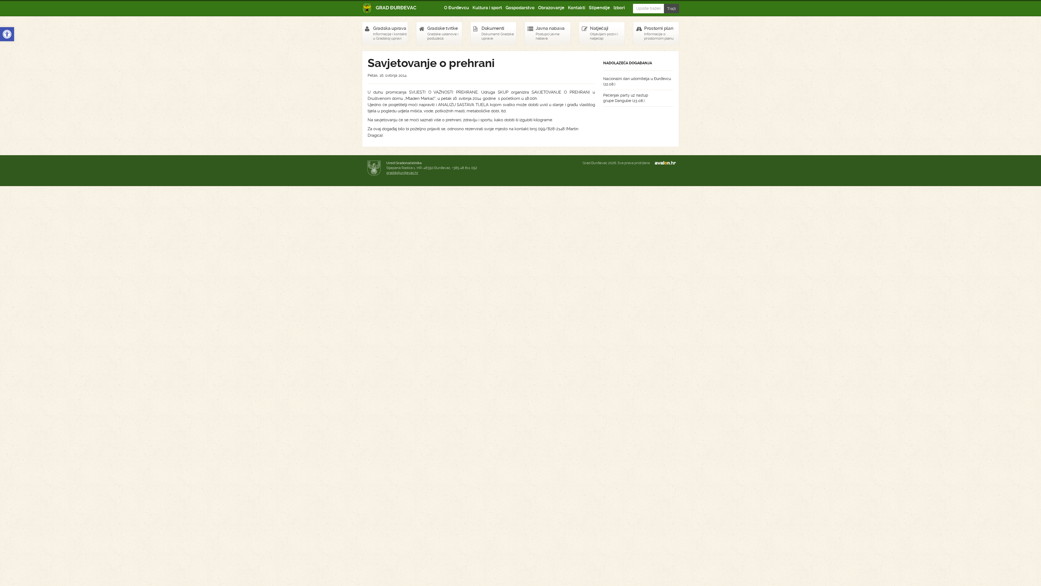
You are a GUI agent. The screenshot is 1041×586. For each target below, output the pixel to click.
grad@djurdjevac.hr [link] (402, 173)
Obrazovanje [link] (551, 7)
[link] (7, 34)
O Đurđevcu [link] (456, 7)
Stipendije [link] (599, 7)
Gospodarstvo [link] (520, 7)
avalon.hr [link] (667, 163)
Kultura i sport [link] (487, 7)
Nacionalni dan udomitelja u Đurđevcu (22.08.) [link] (637, 81)
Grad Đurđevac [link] (389, 8)
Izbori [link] (619, 7)
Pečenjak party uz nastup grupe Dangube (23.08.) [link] (625, 98)
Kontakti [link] (576, 7)
